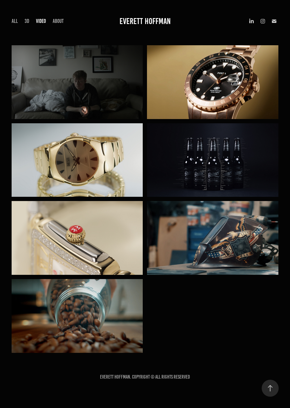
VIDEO (41, 21)
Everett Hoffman (145, 21)
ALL (15, 21)
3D (27, 21)
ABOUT (58, 21)
